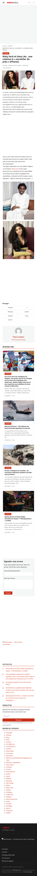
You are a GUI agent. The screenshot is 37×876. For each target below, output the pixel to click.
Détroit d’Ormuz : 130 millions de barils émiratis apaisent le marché (17, 427)
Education (9, 756)
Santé (8, 801)
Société (8, 804)
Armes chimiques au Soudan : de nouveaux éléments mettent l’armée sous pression (18, 472)
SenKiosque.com (16, 870)
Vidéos (8, 813)
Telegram (10, 316)
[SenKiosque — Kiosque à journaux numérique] (18, 842)
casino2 (8, 742)
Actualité (6, 53)
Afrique (8, 735)
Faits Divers (10, 765)
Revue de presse (11, 799)
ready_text (9, 794)
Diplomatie (10, 751)
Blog (7, 737)
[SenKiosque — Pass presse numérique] (18, 652)
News (8, 785)
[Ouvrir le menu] (3, 2)
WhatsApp (10, 312)
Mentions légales (7, 861)
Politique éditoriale (8, 855)
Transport (9, 811)
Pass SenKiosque (27, 872)
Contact (4, 852)
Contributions (11, 746)
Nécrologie (10, 783)
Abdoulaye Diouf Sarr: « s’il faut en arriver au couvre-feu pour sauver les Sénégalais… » (20, 698)
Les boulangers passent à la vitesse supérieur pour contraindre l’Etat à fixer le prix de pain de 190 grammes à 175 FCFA (20, 676)
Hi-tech (8, 769)
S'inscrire (18, 720)
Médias (8, 778)
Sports (8, 808)
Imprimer (10, 319)
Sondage (9, 806)
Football (9, 767)
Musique (9, 781)
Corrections (6, 858)
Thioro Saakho (17, 65)
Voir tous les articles (18, 340)
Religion (9, 797)
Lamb (8, 776)
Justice (8, 774)
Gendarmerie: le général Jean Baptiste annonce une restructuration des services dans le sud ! (20, 690)
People (8, 790)
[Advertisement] (18, 24)
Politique (9, 792)
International (10, 772)
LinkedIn (27, 312)
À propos (5, 849)
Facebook (10, 307)
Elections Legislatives (13, 762)
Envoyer (8, 593)
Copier (26, 316)
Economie (9, 753)
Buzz (7, 740)
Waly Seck (15, 169)
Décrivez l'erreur (9, 578)
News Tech (9, 788)
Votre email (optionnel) (12, 571)
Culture (8, 749)
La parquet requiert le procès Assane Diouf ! (18, 683)
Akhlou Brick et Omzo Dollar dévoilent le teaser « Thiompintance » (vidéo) (18, 519)
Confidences (10, 744)
